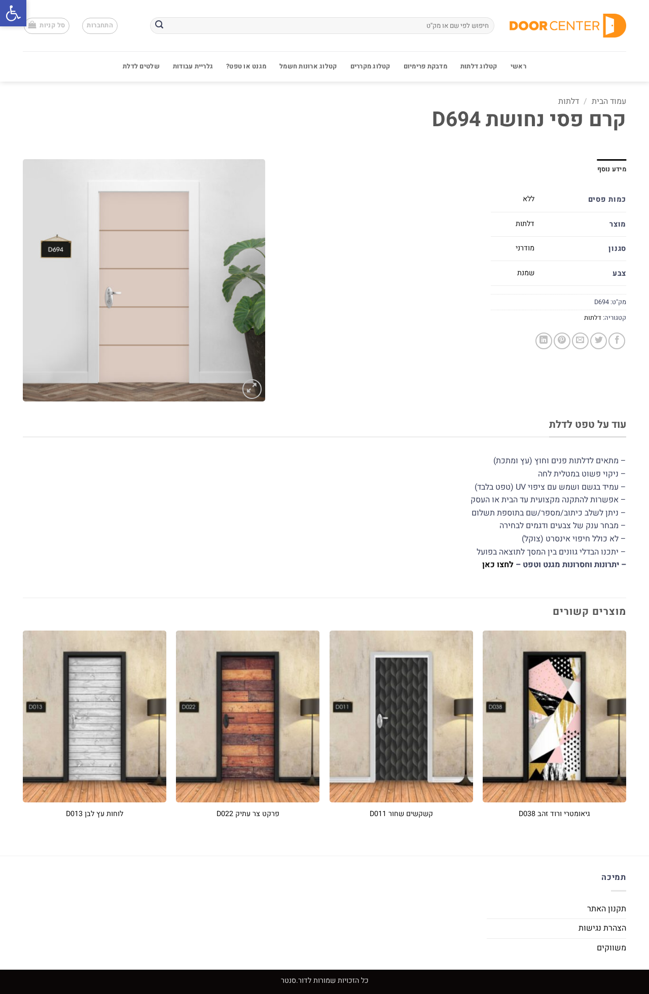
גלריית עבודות (193, 66)
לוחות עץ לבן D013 (94, 814)
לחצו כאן (498, 565)
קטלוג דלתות (478, 66)
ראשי (518, 66)
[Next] (23, 735)
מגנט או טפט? (246, 66)
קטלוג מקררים (370, 66)
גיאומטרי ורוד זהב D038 (554, 814)
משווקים (611, 948)
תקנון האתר (606, 909)
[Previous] (625, 735)
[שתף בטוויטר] (598, 341)
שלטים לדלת (141, 66)
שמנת (525, 273)
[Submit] (159, 25)
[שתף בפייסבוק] (616, 341)
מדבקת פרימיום (425, 66)
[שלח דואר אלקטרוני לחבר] (580, 341)
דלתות (568, 101)
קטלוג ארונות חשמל (308, 66)
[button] (13, 13)
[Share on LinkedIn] (543, 341)
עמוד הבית (609, 101)
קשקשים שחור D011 (401, 814)
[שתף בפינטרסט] (562, 341)
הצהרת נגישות (602, 928)
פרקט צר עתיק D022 (248, 814)
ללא (528, 199)
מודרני (525, 248)
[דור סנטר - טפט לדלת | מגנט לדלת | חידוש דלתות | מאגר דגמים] (568, 26)
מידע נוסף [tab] (611, 169)
